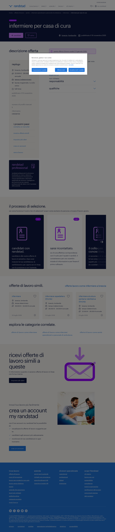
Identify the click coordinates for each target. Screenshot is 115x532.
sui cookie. (71, 64)
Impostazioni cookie (39, 70)
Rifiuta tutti (61, 70)
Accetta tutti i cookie (77, 70)
